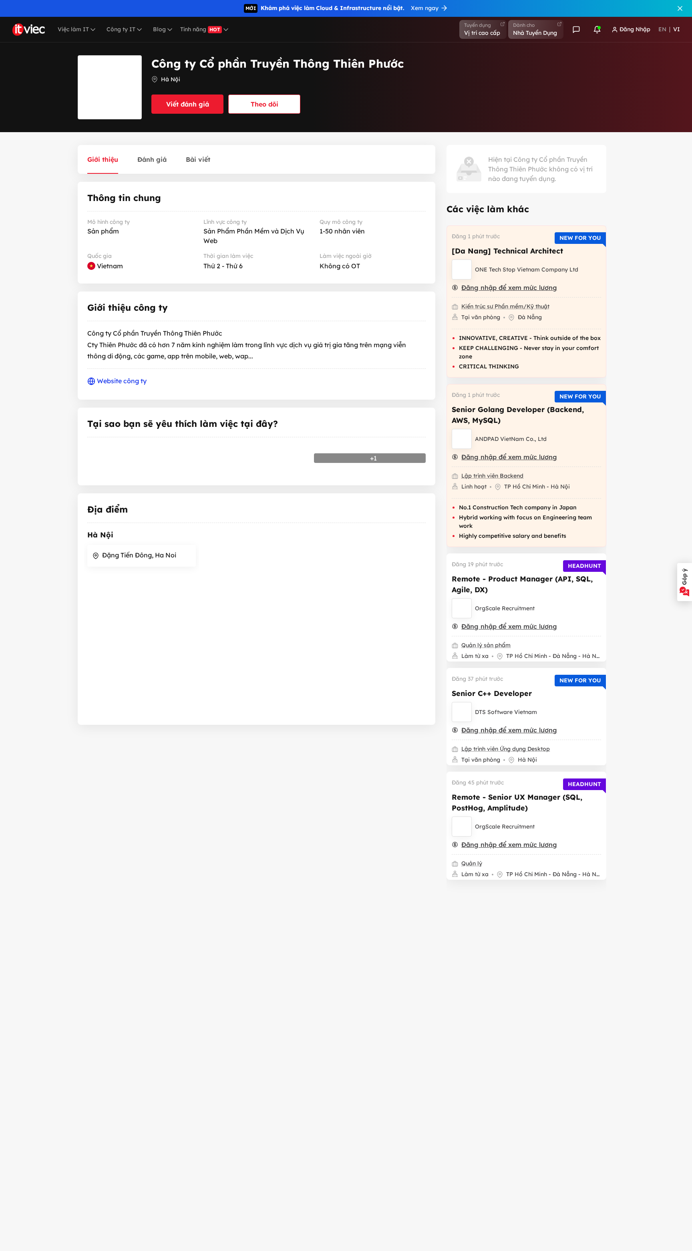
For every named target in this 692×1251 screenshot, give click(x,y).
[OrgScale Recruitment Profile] (462, 608)
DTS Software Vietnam (506, 712)
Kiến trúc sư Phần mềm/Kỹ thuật (505, 306)
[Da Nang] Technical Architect (507, 250)
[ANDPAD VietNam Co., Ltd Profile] (462, 439)
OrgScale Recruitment (505, 608)
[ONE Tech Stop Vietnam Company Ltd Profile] (462, 269)
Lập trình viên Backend (492, 475)
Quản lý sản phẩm (486, 645)
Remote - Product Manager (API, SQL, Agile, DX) (522, 584)
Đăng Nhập (635, 29)
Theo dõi (264, 104)
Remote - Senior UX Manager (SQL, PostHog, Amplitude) (517, 802)
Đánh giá (152, 159)
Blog (159, 29)
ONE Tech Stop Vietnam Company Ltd (526, 269)
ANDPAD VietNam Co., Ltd (511, 438)
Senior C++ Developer (492, 693)
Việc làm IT (73, 29)
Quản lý (471, 863)
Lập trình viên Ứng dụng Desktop (505, 748)
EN (662, 29)
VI (676, 29)
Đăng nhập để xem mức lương (509, 288)
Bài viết (198, 159)
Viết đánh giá (187, 104)
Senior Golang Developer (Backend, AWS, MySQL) (518, 415)
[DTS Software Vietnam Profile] (462, 712)
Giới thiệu (102, 159)
